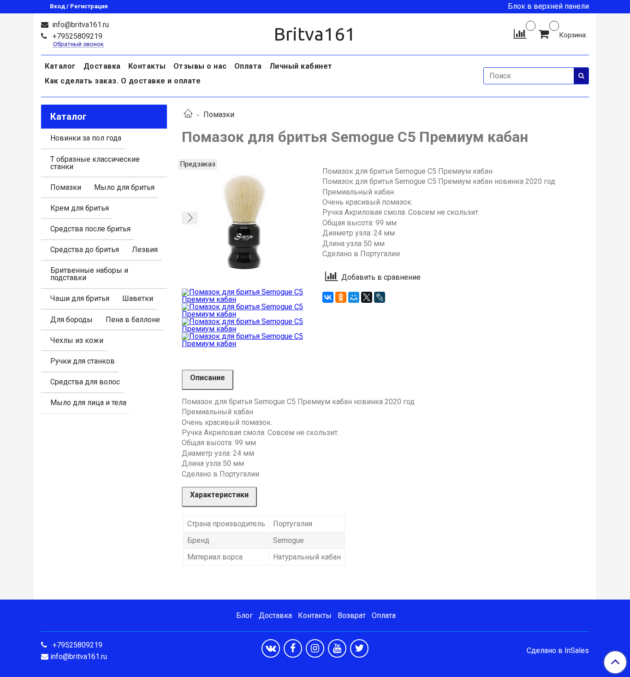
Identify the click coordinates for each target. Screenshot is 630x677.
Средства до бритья (84, 249)
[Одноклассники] (340, 297)
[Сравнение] (520, 33)
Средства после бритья (90, 228)
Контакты (147, 66)
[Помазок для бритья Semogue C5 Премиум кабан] (245, 221)
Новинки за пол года (85, 138)
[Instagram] (315, 648)
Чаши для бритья (79, 298)
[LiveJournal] (379, 297)
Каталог (60, 66)
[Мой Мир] (353, 297)
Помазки (218, 114)
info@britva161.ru (79, 24)
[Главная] (188, 114)
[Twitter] (359, 648)
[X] (366, 297)
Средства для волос (85, 381)
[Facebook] (293, 648)
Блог (244, 615)
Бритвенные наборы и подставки (89, 274)
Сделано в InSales (558, 650)
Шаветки (137, 298)
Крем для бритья (79, 208)
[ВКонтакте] (327, 297)
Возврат (352, 615)
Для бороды (71, 319)
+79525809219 (76, 36)
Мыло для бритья (124, 187)
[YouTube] (337, 648)
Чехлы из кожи (76, 340)
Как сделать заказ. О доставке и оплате (123, 81)
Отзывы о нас (200, 66)
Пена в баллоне (133, 319)
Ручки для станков (82, 361)
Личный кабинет (301, 66)
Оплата (248, 66)
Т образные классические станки (95, 163)
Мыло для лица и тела (88, 402)
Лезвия (145, 249)
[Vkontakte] (271, 648)
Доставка (102, 66)
